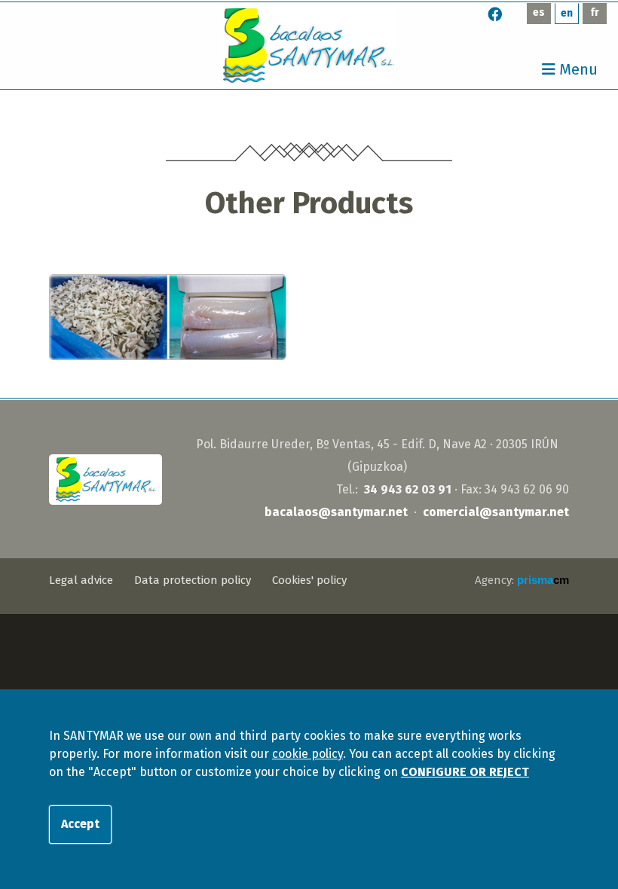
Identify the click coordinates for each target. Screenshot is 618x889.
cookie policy (307, 754)
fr (594, 12)
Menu (576, 70)
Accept (80, 824)
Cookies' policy (309, 580)
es (539, 12)
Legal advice (81, 580)
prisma (543, 579)
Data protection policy (192, 580)
